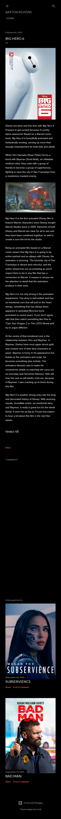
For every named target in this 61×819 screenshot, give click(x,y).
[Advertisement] (30, 569)
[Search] (54, 5)
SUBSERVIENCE (18, 681)
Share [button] (8, 447)
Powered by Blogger (33, 803)
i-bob (38, 809)
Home (10, 18)
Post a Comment (21, 687)
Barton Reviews (18, 12)
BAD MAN (13, 776)
